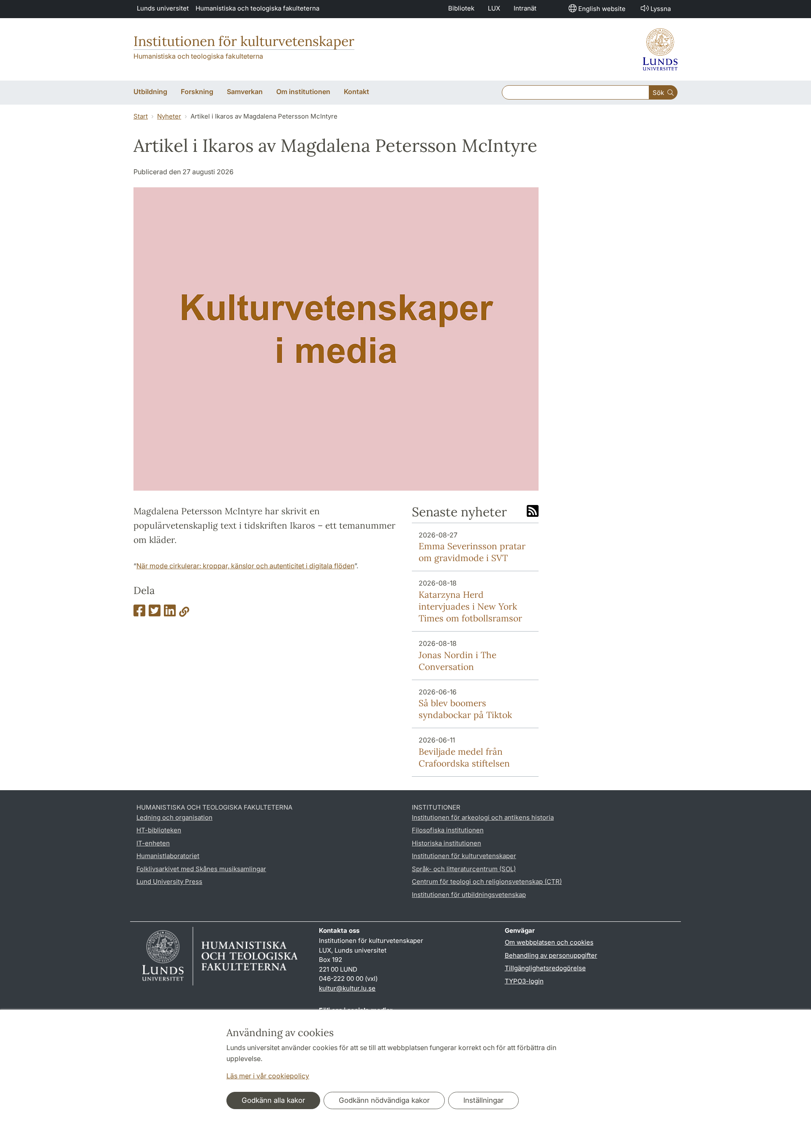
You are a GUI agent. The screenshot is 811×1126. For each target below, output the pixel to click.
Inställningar (483, 1100)
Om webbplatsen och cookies (549, 942)
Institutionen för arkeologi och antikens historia (483, 817)
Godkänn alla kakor (273, 1100)
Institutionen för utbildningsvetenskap (469, 895)
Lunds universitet (163, 8)
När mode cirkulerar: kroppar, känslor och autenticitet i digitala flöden (245, 566)
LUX (494, 8)
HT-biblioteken (158, 830)
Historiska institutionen (446, 843)
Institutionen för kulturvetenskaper (243, 41)
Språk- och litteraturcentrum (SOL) (464, 869)
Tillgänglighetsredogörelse (545, 968)
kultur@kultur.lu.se (347, 988)
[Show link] (184, 613)
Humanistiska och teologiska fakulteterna (257, 8)
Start (140, 116)
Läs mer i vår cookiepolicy (267, 1076)
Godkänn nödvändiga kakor (384, 1100)
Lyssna (660, 9)
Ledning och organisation (174, 817)
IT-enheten (153, 843)
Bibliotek (461, 8)
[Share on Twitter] (155, 613)
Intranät (525, 8)
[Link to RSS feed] (533, 511)
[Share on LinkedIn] (170, 613)
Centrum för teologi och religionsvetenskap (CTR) (487, 882)
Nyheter (169, 116)
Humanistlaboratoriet (167, 856)
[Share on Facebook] (139, 613)
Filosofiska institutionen (448, 830)
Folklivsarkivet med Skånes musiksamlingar (201, 869)
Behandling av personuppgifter (551, 955)
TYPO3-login (524, 981)
